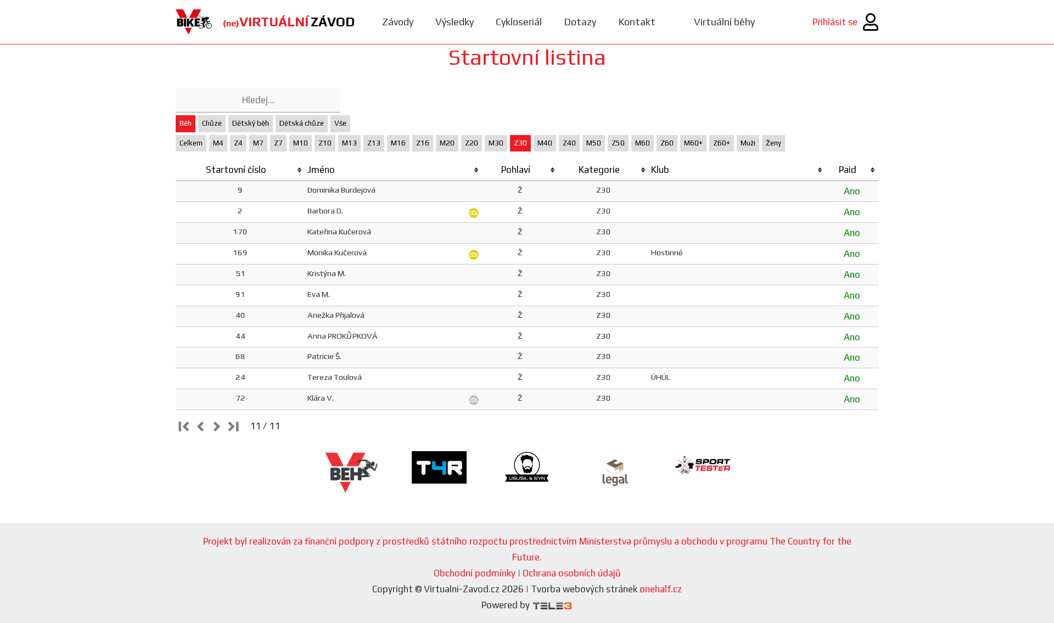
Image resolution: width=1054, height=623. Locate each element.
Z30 (520, 143)
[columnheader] (240, 170)
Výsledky (454, 21)
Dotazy (580, 21)
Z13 (373, 143)
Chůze (212, 123)
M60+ (693, 143)
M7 (258, 143)
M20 (447, 143)
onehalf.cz (661, 588)
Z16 (422, 143)
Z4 (238, 143)
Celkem (191, 143)
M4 (218, 143)
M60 (642, 143)
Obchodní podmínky (474, 573)
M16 (398, 143)
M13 (349, 143)
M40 (544, 143)
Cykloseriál (519, 21)
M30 (496, 143)
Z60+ (721, 143)
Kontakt (636, 21)
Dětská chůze (301, 123)
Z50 (618, 143)
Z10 (325, 143)
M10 (300, 143)
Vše (340, 123)
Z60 (667, 143)
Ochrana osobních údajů (572, 573)
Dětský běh (250, 123)
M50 (593, 143)
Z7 (278, 143)
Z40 (569, 143)
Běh (186, 123)
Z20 (471, 143)
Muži (748, 143)
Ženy (773, 143)
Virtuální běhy (724, 21)
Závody (397, 21)
